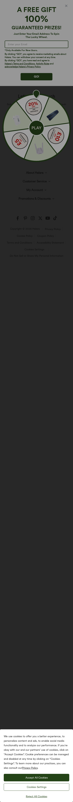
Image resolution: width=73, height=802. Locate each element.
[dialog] (36, 401)
